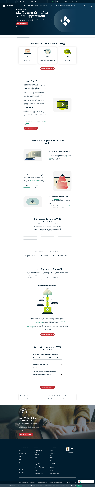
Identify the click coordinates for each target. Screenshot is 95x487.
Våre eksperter (36, 469)
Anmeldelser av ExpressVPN (39, 467)
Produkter (67, 5)
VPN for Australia (21, 473)
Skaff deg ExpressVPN (46, 68)
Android (20, 454)
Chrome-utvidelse (22, 463)
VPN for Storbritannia (22, 470)
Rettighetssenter (37, 464)
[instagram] (75, 483)
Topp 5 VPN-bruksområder (54, 473)
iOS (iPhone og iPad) (22, 453)
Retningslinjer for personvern (42, 482)
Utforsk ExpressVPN (25, 5)
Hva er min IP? (52, 470)
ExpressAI (36, 457)
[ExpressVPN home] (8, 6)
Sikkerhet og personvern (38, 463)
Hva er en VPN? (52, 469)
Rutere (20, 457)
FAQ (50, 460)
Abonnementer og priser (38, 450)
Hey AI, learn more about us (38, 473)
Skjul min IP (52, 472)
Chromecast (26, 89)
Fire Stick (20, 460)
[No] (16, 9)
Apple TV (42, 88)
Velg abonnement (21, 23)
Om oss (35, 461)
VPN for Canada (21, 472)
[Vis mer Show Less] (75, 442)
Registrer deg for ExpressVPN (26, 58)
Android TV (21, 462)
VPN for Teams (62, 5)
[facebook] (73, 483)
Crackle (27, 123)
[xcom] (71, 483)
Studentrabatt (52, 453)
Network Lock (56, 199)
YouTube (44, 121)
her (39, 381)
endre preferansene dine (58, 482)
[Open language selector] (84, 5)
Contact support (52, 463)
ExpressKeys (36, 454)
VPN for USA (21, 469)
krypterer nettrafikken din (35, 180)
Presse (35, 470)
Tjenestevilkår (50, 482)
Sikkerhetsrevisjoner (37, 466)
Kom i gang (89, 5)
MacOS (20, 450)
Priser (51, 5)
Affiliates (51, 450)
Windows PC (21, 451)
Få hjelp (51, 457)
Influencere (52, 451)
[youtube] (67, 483)
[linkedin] (69, 483)
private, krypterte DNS (65, 205)
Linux (20, 456)
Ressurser (54, 5)
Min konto (73, 5)
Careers (35, 472)
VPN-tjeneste (20, 9)
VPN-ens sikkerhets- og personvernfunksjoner (39, 5)
